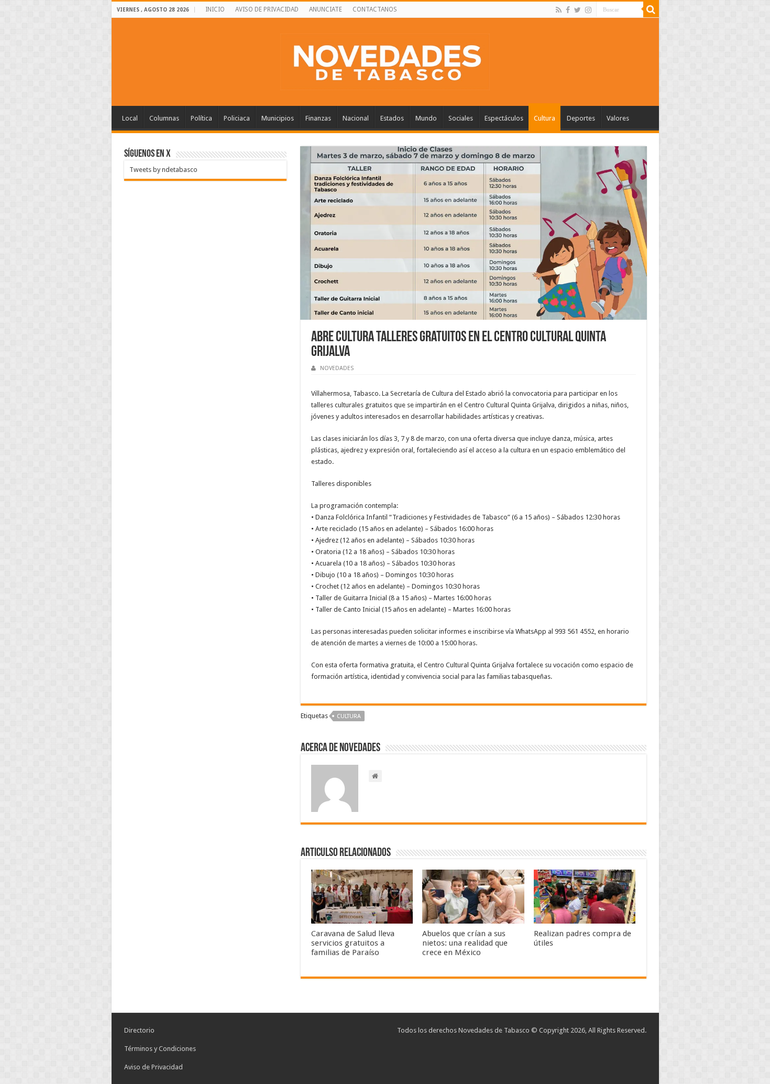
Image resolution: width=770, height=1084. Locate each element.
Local (130, 118)
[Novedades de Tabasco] (385, 59)
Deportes (581, 118)
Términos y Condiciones (160, 1049)
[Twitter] (577, 10)
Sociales (460, 118)
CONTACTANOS (375, 9)
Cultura (544, 118)
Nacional (356, 118)
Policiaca (237, 118)
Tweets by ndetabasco (163, 170)
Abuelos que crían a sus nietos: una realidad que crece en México (465, 943)
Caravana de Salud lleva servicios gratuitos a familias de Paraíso (352, 943)
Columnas (164, 118)
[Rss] (559, 10)
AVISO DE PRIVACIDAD (267, 9)
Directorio (139, 1030)
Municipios (277, 118)
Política (201, 118)
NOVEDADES (337, 368)
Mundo (426, 118)
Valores (618, 118)
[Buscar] (651, 9)
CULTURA (349, 716)
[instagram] (588, 10)
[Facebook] (568, 10)
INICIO (215, 9)
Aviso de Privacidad (153, 1067)
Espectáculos (504, 118)
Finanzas (318, 118)
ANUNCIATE (325, 9)
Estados (392, 118)
